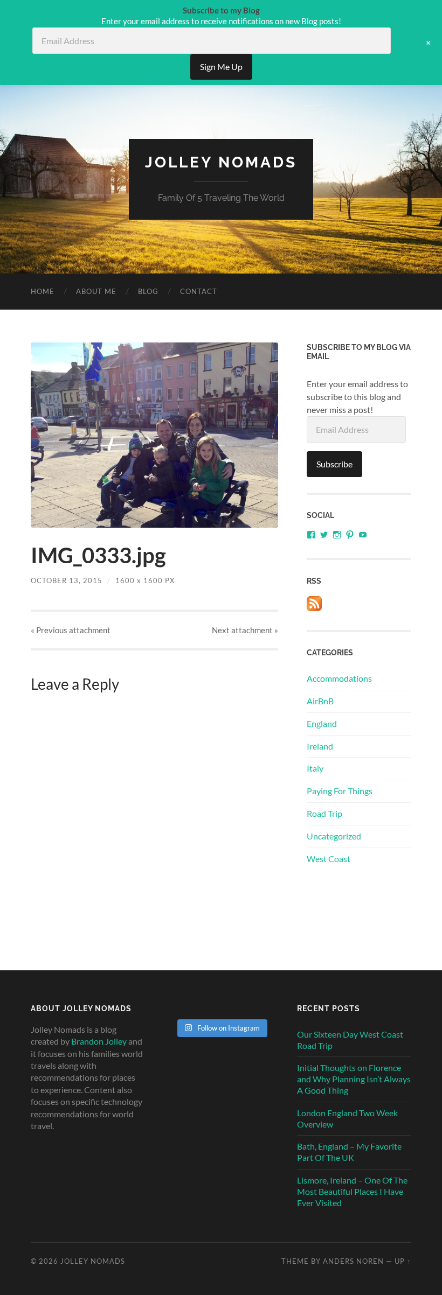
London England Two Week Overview (347, 1118)
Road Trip (324, 813)
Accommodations (339, 678)
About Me (96, 291)
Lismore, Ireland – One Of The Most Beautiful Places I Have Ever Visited (352, 1191)
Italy (315, 768)
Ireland (320, 746)
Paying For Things (339, 791)
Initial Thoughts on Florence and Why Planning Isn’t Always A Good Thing (354, 1078)
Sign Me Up (221, 66)
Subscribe (334, 464)
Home (42, 291)
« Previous (70, 630)
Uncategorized (334, 836)
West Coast (328, 858)
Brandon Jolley (99, 1041)
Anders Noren (353, 1261)
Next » (245, 630)
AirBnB (320, 701)
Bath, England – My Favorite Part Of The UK (349, 1152)
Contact (198, 291)
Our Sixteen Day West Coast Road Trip (350, 1040)
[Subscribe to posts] (314, 608)
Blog (148, 291)
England (322, 723)
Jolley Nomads (221, 162)
